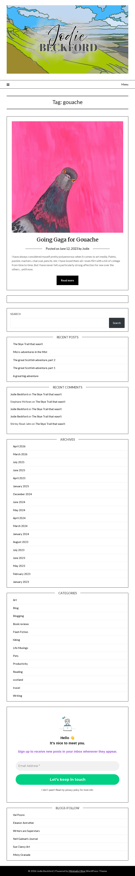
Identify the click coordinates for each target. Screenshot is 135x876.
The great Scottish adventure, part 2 (34, 360)
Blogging (18, 615)
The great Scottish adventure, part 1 (34, 367)
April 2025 (19, 478)
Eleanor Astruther (23, 822)
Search (15, 313)
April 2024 (19, 518)
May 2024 (19, 510)
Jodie (85, 248)
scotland (18, 679)
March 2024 (20, 525)
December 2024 (22, 494)
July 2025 (18, 462)
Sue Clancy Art (21, 846)
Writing (17, 695)
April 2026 (19, 446)
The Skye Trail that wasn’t (28, 344)
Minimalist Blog (77, 870)
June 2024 (19, 502)
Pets (15, 655)
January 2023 (21, 581)
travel (16, 687)
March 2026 (20, 454)
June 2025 (19, 470)
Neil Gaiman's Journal (25, 838)
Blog (16, 608)
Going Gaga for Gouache (67, 239)
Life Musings (20, 647)
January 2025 (21, 486)
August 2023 (20, 541)
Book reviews (21, 624)
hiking (16, 639)
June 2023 (19, 557)
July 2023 (18, 550)
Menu (124, 84)
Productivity (20, 663)
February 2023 (21, 573)
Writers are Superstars (26, 830)
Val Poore (19, 814)
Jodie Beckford (19, 394)
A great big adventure (25, 376)
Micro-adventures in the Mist (30, 351)
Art (15, 599)
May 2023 (19, 565)
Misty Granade (21, 854)
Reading (18, 671)
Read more (67, 280)
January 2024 (21, 534)
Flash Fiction (20, 631)
